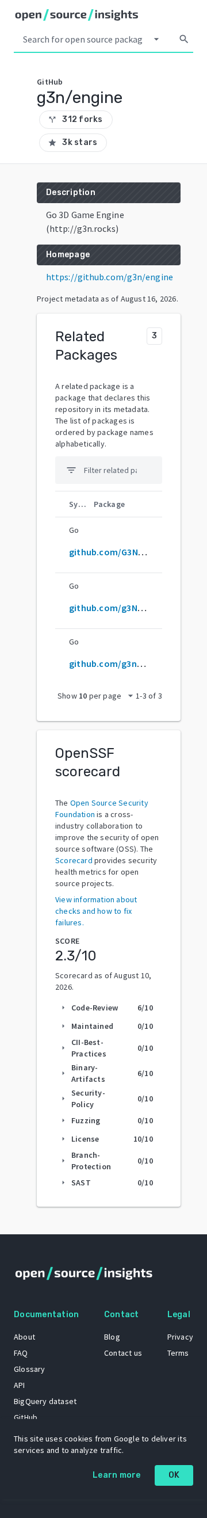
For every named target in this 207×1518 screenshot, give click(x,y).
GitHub (25, 1417)
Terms (178, 1353)
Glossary (29, 1369)
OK (174, 1475)
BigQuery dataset (45, 1401)
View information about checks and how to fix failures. (96, 911)
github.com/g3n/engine (118, 663)
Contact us (123, 1353)
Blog (112, 1337)
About (24, 1337)
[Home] (77, 15)
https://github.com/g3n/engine (109, 277)
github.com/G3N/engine (119, 552)
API (19, 1385)
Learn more (117, 1475)
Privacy (180, 1337)
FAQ (21, 1353)
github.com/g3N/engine (118, 607)
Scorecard (74, 860)
